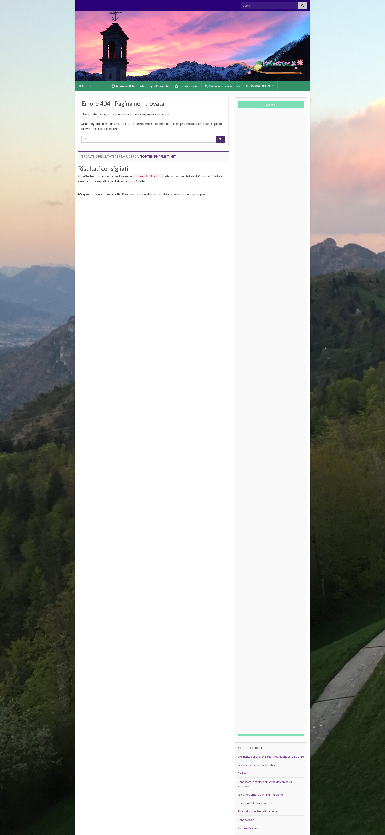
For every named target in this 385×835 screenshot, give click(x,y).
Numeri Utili (124, 86)
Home (86, 86)
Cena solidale (246, 819)
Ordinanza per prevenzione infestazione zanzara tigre (271, 756)
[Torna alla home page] (192, 46)
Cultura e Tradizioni (223, 86)
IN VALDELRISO (262, 86)
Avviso (242, 773)
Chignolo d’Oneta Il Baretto (255, 803)
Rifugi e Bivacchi (156, 86)
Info (102, 86)
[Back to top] (376, 826)
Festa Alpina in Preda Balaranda (257, 811)
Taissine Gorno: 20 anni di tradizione (260, 794)
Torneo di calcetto (249, 828)
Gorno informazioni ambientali (256, 765)
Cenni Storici (188, 86)
